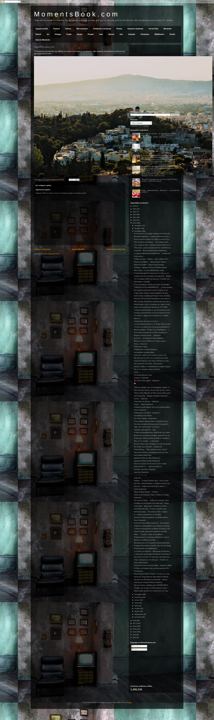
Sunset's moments (135, 29)
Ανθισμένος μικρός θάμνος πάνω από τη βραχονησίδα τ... (153, 407)
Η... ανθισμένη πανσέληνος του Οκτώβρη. (147, 514)
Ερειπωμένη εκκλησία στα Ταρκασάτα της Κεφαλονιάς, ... (153, 557)
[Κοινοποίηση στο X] (74, 180)
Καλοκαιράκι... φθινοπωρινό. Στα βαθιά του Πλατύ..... (151, 506)
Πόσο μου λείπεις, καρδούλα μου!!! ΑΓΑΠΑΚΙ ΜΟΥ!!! (151, 585)
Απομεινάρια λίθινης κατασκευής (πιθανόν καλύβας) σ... (152, 438)
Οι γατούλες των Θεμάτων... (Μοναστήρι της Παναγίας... (152, 551)
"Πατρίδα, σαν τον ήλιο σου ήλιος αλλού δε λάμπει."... (151, 588)
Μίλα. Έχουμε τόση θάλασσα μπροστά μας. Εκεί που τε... (153, 301)
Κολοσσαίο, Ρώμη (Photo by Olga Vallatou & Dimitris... (152, 577)
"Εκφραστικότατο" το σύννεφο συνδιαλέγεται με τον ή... (152, 537)
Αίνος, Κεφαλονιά (139, 520)
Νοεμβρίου (138, 228)
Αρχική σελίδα (42, 29)
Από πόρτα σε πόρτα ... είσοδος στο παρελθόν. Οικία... (152, 500)
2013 (134, 635)
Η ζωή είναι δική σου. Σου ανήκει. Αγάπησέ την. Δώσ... (152, 361)
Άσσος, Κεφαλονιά (140, 410)
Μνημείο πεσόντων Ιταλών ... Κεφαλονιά (147, 335)
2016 (134, 626)
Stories (111, 34)
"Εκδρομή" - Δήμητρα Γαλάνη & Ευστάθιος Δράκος (150, 267)
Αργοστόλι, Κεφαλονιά (141, 472)
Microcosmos (82, 29)
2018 (134, 620)
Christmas (144, 34)
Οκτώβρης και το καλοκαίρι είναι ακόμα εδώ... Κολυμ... (152, 503)
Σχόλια (135, 649)
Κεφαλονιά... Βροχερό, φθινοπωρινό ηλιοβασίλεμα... (151, 250)
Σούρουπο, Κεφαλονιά (141, 378)
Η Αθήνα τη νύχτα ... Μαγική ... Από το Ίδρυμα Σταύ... (151, 259)
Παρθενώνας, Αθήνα (140, 347)
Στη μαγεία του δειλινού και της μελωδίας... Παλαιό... (151, 579)
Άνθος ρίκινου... (139, 256)
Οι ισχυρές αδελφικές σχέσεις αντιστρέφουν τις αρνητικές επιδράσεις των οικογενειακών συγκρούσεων (159, 156)
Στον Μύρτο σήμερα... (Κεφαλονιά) (145, 418)
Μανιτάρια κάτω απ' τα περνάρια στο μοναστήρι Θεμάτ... (152, 543)
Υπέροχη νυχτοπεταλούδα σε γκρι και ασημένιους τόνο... (152, 310)
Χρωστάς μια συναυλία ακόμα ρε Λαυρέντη (148, 582)
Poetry (119, 29)
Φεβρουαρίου (139, 614)
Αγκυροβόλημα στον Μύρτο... (143, 415)
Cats (101, 34)
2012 (134, 637)
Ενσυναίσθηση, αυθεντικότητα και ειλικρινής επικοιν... (151, 421)
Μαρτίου (137, 611)
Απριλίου (138, 608)
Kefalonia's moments (102, 29)
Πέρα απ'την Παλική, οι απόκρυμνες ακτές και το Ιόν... (151, 452)
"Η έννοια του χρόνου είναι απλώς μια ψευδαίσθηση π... (152, 327)
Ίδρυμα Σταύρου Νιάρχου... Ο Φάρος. (146, 492)
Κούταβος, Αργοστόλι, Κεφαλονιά (145, 469)
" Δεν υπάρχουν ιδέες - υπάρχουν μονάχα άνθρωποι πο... (153, 245)
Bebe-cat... (137, 318)
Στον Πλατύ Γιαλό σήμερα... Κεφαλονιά (146, 380)
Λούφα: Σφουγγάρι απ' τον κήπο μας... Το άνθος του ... (152, 560)
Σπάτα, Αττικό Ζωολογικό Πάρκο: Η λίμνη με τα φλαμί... (152, 495)
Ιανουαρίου (138, 617)
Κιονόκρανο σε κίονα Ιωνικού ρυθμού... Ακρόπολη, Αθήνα (153, 565)
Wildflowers (159, 34)
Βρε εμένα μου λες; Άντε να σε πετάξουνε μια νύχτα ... (152, 358)
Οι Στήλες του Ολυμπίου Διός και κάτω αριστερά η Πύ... (152, 568)
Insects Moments (43, 40)
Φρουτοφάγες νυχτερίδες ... (143, 281)
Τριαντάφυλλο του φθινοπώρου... (144, 352)
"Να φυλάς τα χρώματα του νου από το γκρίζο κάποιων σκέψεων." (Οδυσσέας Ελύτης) (159, 180)
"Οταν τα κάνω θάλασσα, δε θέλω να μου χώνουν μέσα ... (153, 393)
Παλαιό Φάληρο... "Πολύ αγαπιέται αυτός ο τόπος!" (150, 449)
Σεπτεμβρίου (139, 594)
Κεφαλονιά (137, 478)
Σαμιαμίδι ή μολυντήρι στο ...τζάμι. (145, 430)
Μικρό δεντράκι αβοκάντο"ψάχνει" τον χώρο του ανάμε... (152, 574)
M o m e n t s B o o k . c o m (76, 14)
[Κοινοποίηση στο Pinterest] (78, 180)
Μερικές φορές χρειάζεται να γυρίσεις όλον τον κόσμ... (151, 591)
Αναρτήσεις (137, 646)
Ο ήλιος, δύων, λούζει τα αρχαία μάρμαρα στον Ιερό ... (152, 293)
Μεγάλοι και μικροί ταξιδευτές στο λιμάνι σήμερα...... (151, 341)
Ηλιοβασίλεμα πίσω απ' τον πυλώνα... (146, 321)
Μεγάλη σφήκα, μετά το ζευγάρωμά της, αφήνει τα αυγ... (152, 304)
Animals (131, 34)
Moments (167, 29)
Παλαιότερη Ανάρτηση (115, 249)
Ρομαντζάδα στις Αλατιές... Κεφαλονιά (146, 401)
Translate (146, 126)
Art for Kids (153, 29)
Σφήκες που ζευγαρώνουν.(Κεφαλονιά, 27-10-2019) (150, 307)
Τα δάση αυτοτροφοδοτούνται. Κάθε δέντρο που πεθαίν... (152, 432)
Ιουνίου (137, 603)
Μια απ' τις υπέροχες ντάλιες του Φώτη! (147, 369)
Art (48, 34)
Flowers (56, 29)
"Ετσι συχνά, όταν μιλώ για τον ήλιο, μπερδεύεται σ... (151, 332)
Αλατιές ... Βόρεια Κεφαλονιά (143, 404)
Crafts (68, 34)
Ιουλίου (137, 600)
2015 (134, 629)
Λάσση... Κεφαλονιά (140, 344)
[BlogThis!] (72, 180)
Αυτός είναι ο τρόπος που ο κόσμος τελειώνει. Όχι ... (151, 355)
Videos (68, 29)
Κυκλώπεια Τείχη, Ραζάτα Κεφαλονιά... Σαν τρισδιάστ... (152, 523)
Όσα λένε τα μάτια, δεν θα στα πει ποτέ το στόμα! (150, 463)
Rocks (172, 34)
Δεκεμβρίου (138, 225)
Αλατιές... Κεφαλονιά (141, 398)
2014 (134, 632)
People (91, 34)
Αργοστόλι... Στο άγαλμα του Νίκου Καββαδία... (149, 338)
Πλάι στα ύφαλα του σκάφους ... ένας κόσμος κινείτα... (152, 242)
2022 (134, 214)
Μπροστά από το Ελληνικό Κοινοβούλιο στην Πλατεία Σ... (153, 298)
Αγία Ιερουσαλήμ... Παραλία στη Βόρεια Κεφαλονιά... (151, 396)
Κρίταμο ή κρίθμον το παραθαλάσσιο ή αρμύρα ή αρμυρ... (152, 366)
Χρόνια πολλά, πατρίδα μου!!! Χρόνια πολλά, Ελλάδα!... (152, 296)
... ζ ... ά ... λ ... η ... (140, 475)
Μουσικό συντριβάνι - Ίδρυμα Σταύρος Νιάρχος (149, 265)
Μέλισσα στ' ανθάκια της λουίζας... (145, 540)
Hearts (79, 34)
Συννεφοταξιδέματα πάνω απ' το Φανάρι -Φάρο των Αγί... (153, 324)
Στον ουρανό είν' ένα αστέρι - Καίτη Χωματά (148, 363)
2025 (134, 206)
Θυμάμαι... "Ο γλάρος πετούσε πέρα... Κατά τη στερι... (152, 480)
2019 (134, 223)
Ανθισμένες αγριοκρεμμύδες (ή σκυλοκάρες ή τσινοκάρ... (152, 526)
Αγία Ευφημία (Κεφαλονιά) (142, 455)
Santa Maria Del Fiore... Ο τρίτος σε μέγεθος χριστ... (151, 509)
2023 (134, 212)
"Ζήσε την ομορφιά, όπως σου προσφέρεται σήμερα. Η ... (152, 387)
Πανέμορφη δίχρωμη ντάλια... (143, 375)
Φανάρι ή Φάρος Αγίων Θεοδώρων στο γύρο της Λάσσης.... (153, 444)
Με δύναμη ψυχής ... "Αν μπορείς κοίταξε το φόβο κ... (151, 512)
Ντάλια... (137, 372)
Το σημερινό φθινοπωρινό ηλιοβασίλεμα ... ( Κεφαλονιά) (152, 253)
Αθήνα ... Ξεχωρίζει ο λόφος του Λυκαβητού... (149, 534)
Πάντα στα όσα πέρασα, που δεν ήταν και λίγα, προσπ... (152, 390)
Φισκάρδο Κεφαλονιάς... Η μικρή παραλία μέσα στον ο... (152, 236)
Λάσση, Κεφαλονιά (140, 489)
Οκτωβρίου (138, 231)
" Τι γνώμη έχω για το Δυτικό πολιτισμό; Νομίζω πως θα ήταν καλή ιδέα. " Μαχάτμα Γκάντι (159, 145)
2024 (134, 209)
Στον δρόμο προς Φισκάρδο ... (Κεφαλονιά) (148, 447)
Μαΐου (137, 606)
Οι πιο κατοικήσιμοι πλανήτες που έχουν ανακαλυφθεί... (152, 284)
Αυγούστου (138, 597)
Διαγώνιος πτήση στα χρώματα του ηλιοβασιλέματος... (151, 517)
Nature (38, 34)
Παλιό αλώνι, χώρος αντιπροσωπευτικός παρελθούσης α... (153, 248)
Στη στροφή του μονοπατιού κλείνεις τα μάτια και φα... (151, 290)
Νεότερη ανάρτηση (42, 249)
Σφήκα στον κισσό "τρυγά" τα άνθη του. (147, 427)
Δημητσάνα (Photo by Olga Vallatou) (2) (147, 461)
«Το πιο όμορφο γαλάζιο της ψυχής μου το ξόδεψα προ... (152, 279)
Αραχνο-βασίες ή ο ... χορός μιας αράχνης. (148, 466)
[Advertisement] (154, 62)
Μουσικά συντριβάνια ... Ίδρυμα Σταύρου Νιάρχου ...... (151, 262)
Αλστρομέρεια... (139, 571)
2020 (134, 220)
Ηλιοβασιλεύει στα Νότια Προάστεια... (146, 349)
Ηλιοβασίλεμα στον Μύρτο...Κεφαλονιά (146, 413)
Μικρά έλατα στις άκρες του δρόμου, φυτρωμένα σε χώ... (152, 435)
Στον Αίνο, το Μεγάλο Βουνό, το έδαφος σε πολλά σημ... (152, 483)
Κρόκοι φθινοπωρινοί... (141, 562)
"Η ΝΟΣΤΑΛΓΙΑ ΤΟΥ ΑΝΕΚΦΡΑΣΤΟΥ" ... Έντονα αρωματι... (153, 287)
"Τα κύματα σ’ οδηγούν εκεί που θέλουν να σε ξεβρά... (152, 315)
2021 (134, 217)
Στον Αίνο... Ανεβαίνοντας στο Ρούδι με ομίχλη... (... (151, 486)
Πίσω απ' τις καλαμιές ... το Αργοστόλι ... (147, 441)
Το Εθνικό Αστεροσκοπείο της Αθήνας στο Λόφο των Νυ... (152, 529)
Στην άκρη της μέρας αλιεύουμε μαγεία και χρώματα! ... (152, 424)
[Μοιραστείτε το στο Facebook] (76, 180)
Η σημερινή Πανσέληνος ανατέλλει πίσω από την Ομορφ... (153, 545)
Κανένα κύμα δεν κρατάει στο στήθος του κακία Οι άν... (152, 239)
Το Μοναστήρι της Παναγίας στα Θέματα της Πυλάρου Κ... (153, 554)
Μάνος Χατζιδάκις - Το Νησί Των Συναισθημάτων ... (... (152, 330)
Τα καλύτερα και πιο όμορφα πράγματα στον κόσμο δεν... (153, 233)
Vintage (58, 34)
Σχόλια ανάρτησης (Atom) (51, 254)
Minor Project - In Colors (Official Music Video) (149, 270)
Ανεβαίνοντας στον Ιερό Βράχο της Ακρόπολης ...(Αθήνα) (152, 276)
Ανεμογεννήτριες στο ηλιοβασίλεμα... (146, 548)
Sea (121, 34)
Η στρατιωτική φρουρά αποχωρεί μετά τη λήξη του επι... (152, 273)
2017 (134, 623)
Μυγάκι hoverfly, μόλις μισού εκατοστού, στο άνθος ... (151, 531)
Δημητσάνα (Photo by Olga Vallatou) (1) (147, 458)
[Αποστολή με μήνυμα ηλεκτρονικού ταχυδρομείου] (70, 180)
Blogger (129, 702)
